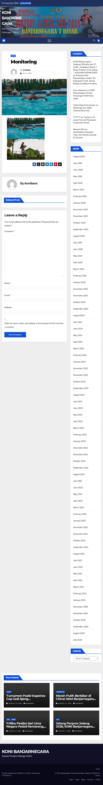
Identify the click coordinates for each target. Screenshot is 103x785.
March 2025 (78, 269)
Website (8, 307)
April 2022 (78, 501)
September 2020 (80, 627)
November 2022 (80, 454)
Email (7, 295)
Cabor (71, 780)
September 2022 (80, 468)
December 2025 (80, 209)
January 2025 (79, 282)
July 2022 (77, 481)
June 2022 (78, 488)
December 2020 (80, 607)
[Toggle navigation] (49, 40)
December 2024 (80, 289)
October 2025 (79, 223)
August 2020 (79, 633)
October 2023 (79, 382)
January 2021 (79, 600)
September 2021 (80, 547)
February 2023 (80, 435)
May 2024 (77, 335)
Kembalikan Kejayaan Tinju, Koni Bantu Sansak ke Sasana (84, 135)
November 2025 (80, 216)
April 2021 (78, 580)
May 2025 (77, 256)
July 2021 (77, 560)
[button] (94, 40)
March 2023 (78, 428)
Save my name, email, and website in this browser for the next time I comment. (33, 325)
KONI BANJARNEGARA (12, 18)
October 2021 (79, 541)
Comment (9, 231)
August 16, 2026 (15, 703)
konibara (27, 70)
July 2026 (77, 163)
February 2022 (80, 514)
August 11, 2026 (65, 703)
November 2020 (80, 613)
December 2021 (80, 527)
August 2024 (79, 315)
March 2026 (78, 190)
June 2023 (78, 408)
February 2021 (80, 593)
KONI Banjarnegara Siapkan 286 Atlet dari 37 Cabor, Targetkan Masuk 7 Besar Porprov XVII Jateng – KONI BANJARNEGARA (85, 67)
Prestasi (90, 780)
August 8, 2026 (15, 731)
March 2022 (78, 507)
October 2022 (79, 461)
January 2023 (79, 441)
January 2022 (79, 521)
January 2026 (79, 203)
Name (7, 283)
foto (13, 55)
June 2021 (78, 567)
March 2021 (78, 587)
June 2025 (78, 249)
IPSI (8, 719)
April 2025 (78, 262)
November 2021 (80, 534)
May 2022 (77, 494)
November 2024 (80, 296)
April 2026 (78, 183)
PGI (58, 719)
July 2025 (77, 243)
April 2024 (78, 342)
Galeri (77, 780)
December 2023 (80, 368)
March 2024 (78, 349)
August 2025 (79, 236)
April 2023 (78, 421)
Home (98, 769)
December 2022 (80, 448)
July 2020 (77, 640)
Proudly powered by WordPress (13, 773)
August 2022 (79, 474)
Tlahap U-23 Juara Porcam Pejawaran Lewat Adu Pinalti (84, 120)
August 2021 (79, 554)
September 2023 (80, 388)
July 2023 (77, 401)
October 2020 (79, 620)
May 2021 (77, 574)
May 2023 (77, 415)
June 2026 (78, 170)
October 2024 (79, 302)
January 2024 (79, 362)
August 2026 (79, 157)
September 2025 (80, 229)
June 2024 (78, 329)
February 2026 (80, 196)
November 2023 (80, 375)
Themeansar (6, 775)
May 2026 (77, 176)
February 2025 (80, 276)
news (9, 692)
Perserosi (60, 692)
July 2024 (77, 322)
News (83, 780)
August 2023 (79, 395)
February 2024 (80, 355)
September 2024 (80, 309)
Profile (97, 780)
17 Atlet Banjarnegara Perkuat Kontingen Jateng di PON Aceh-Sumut (77, 774)
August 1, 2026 (64, 731)
